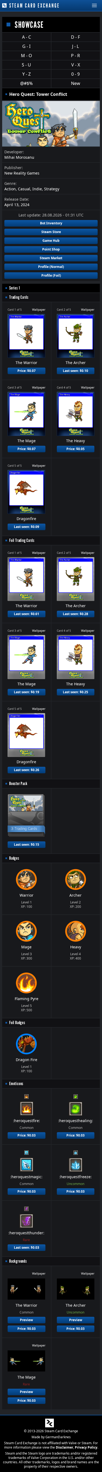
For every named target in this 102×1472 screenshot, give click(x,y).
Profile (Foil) (51, 275)
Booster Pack (18, 783)
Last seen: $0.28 (75, 614)
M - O (26, 56)
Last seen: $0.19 (26, 692)
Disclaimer (64, 1447)
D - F (75, 37)
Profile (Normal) (51, 266)
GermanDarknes (58, 1437)
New (75, 83)
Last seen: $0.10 (75, 370)
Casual (24, 188)
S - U (26, 65)
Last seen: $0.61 (26, 614)
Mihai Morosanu (19, 157)
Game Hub (51, 240)
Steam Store (51, 232)
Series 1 (14, 288)
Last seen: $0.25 (75, 692)
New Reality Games (21, 173)
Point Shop (51, 249)
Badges (14, 858)
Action (10, 188)
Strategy (51, 188)
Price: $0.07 (26, 370)
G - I (26, 46)
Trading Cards (18, 297)
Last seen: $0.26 (26, 770)
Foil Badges (17, 1022)
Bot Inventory (51, 223)
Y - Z (26, 74)
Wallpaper (38, 309)
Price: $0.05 (75, 449)
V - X (75, 65)
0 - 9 (75, 74)
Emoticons (16, 1083)
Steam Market (51, 258)
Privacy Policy (86, 1447)
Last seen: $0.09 (26, 526)
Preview (26, 1320)
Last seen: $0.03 (26, 1247)
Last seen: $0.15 (26, 844)
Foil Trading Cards (21, 540)
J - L (75, 46)
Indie (37, 188)
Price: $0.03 (26, 1135)
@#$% (26, 83)
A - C (26, 37)
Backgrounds (18, 1261)
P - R (75, 56)
